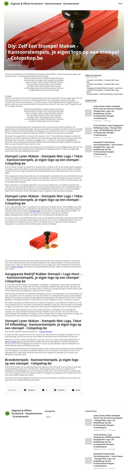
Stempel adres (35, 211)
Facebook (31, 390)
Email (78, 390)
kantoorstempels (45, 332)
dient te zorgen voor (12, 341)
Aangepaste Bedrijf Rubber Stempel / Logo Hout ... (105, 88)
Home (120, 3)
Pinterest (61, 390)
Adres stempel (17, 267)
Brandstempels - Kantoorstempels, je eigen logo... (105, 94)
